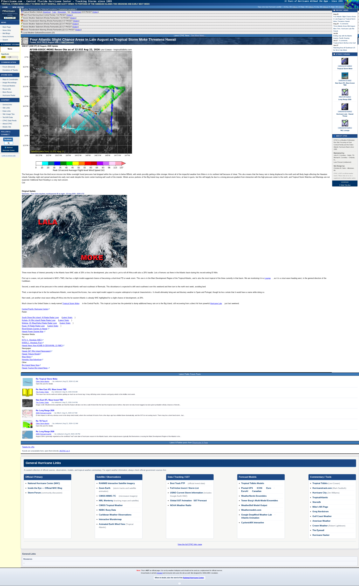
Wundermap (76, 12)
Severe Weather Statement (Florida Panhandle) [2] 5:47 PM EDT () (51, 24)
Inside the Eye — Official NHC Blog (45, 488)
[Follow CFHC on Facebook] (9, 139)
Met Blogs (6, 33)
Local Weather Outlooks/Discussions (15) (39, 33)
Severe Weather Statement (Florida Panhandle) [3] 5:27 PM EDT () (51, 27)
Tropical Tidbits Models (252, 483)
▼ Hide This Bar (345, 185)
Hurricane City (319, 492)
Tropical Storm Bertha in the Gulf (344, 43)
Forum (5, 67)
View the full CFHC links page (190, 544)
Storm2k (316, 502)
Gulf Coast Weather (322, 516)
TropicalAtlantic (320, 497)
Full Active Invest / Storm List (184, 488)
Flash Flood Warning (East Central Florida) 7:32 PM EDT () (48, 15)
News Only (7, 30)
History (95, 12)
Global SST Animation (181, 500)
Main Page (7, 27)
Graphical (47, 12)
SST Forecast (200, 500)
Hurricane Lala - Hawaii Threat (344, 115)
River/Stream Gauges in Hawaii (34, 329)
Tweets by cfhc (28, 447)
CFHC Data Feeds (10, 120)
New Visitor (18, 7)
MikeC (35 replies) (345, 97)
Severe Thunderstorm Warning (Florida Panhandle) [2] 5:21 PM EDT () (52, 30)
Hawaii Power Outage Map (32, 331)
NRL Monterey (106, 500)
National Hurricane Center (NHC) (44, 483)
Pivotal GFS (247, 488)
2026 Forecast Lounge (43, 413)
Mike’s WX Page (320, 507)
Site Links (6, 108)
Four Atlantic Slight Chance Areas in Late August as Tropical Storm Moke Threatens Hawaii (344, 19)
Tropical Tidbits (320, 483)
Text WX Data (8, 117)
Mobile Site (7, 127)
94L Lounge (344, 130)
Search (5, 40)
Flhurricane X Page (200, 443)
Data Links (7, 111)
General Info (7, 104)
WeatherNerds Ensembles (254, 496)
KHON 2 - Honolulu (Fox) (32, 343)
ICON (259, 488)
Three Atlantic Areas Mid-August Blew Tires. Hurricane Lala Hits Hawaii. (344, 28)
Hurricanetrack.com (322, 488)
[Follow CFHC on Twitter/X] (9, 143)
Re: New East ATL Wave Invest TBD (51, 389)
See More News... (198, 36)
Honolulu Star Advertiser (32, 360)
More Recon (7, 92)
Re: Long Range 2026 (45, 411)
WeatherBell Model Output (254, 505)
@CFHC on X (64, 451)
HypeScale (5, 54)
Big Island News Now (30, 365)
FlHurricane (9, 11)
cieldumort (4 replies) (345, 128)
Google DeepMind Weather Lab (256, 514)
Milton (295, 7)
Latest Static (67, 317)
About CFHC (7, 124)
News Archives (8, 36)
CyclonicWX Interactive (252, 522)
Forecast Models (9, 86)
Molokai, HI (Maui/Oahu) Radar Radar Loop (39, 323)
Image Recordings (10, 82)
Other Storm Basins (42, 381)
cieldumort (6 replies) (345, 66)
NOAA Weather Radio (180, 505)
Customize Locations (67, 9)
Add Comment (67, 42)
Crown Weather (320, 525)
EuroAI (244, 491)
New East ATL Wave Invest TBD (49, 400)
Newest (11, 67)
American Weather (321, 521)
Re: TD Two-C (42, 421)
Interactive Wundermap (110, 519)
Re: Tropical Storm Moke (46, 379)
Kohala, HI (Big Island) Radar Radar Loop (38, 320)
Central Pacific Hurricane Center (35, 309)
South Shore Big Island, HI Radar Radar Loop (40, 317)
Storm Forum (34, 492)
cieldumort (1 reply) (345, 80)
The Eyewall (318, 530)
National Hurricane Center (193, 578)
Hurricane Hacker (321, 535)
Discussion (62, 12)
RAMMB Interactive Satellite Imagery (117, 483)
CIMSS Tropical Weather (111, 505)
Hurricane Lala (216, 303)
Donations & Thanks (10, 70)
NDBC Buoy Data (107, 510)
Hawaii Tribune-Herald (31, 354)
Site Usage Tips (9, 114)
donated (160, 573)
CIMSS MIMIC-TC (107, 496)
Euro (268, 488)
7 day (54, 12)
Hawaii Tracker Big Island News (35, 368)
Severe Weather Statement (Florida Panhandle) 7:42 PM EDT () (49, 18)
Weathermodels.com (251, 510)
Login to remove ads (9, 155)
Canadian (256, 491)
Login (5, 7)
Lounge (268, 278)
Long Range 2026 (344, 99)
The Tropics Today (42, 392)
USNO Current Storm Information (186, 492)
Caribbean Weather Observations (115, 514)
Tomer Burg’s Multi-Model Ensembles (259, 500)
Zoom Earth (104, 488)
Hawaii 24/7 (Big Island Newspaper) (36, 351)
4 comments (344, 24)
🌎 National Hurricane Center (9, 149)
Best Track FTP (177, 483)
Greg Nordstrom (320, 511)
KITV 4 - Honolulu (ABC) (32, 340)
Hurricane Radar (9, 95)
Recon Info (7, 89)
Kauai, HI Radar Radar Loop (33, 326)
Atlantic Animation (250, 518)
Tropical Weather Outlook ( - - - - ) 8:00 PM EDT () (61, 12)
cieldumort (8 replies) (345, 111)
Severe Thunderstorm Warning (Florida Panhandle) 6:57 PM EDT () (51, 21)
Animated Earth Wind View (112, 524)
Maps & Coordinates (10, 79)
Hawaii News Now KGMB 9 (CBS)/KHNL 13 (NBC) (42, 345)
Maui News (26, 357)
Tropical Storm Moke (70, 303)
